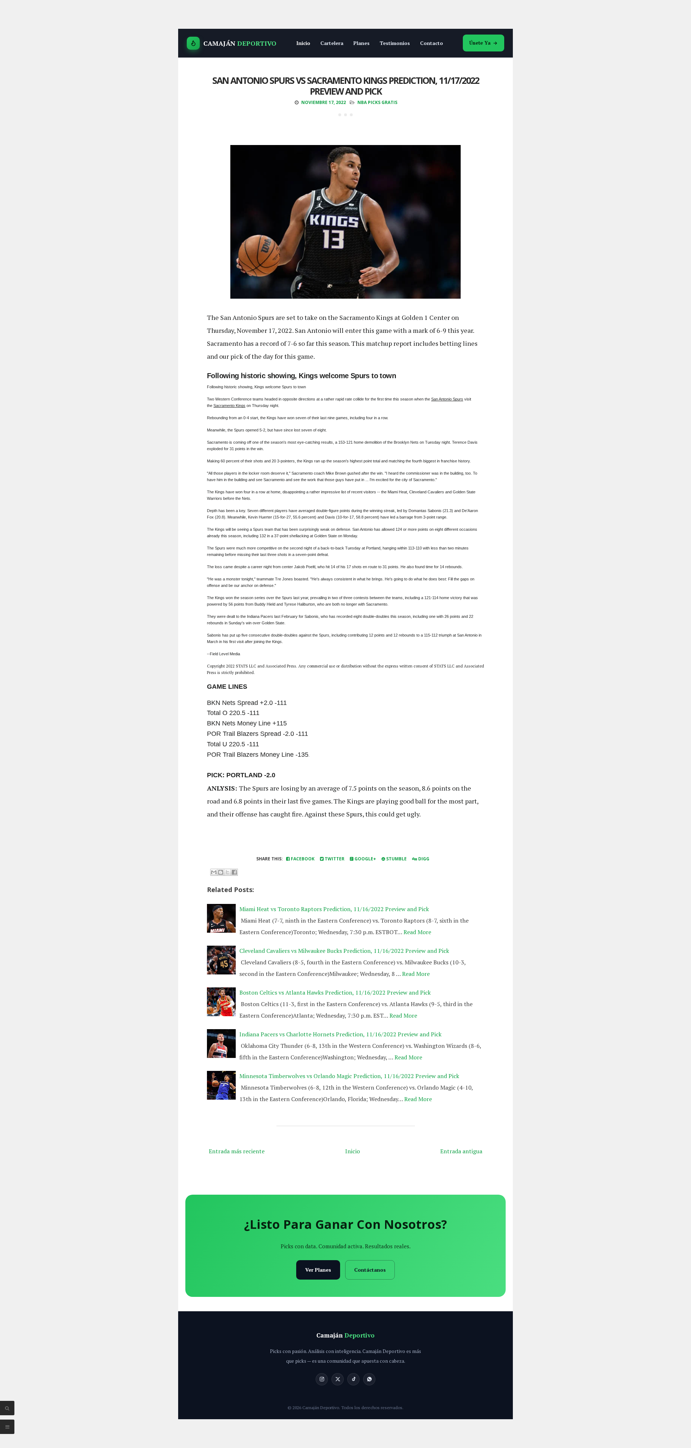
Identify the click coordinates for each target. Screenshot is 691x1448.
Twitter (334, 859)
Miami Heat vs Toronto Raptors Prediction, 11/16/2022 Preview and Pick (334, 909)
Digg (423, 859)
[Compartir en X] (227, 872)
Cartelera (331, 43)
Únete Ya (480, 43)
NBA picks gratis (377, 102)
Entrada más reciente (237, 1151)
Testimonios (395, 43)
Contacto (431, 43)
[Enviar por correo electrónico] (213, 872)
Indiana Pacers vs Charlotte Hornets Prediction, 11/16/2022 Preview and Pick (340, 1034)
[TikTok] (353, 1379)
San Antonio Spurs (447, 399)
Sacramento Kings (229, 405)
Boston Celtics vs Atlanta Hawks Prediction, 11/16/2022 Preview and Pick (335, 992)
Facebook (302, 859)
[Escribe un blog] (220, 872)
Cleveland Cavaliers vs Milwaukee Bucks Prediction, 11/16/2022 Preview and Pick (344, 951)
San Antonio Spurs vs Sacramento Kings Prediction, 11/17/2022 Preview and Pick (345, 85)
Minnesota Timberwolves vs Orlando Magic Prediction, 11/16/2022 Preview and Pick (349, 1076)
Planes (361, 43)
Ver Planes (318, 1269)
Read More (417, 932)
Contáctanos (370, 1269)
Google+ (364, 859)
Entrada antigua (461, 1151)
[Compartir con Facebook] (234, 872)
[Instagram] (322, 1379)
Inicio (303, 43)
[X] (337, 1379)
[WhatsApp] (369, 1379)
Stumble (396, 859)
